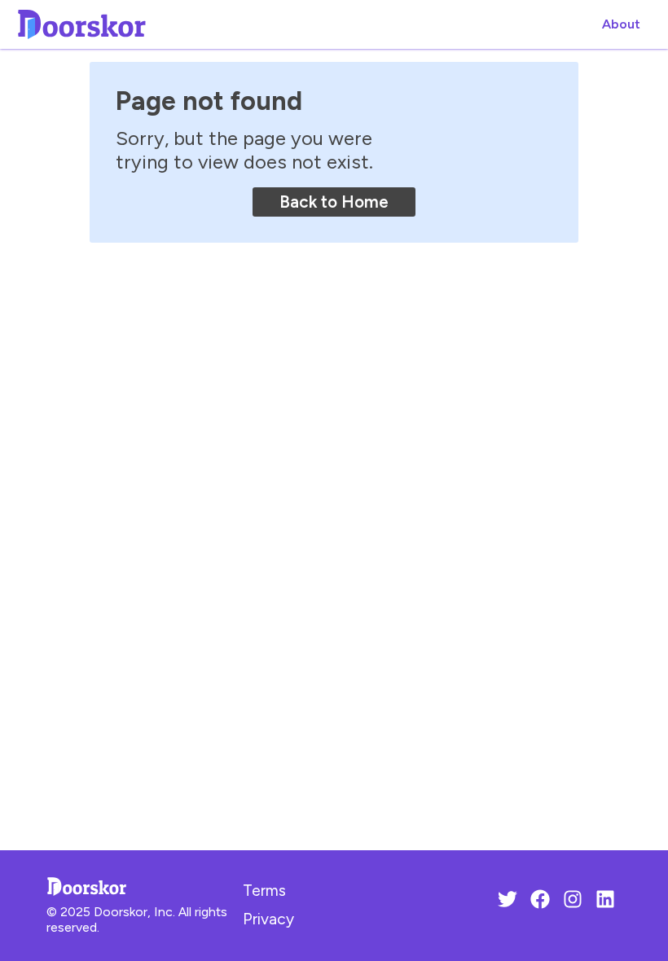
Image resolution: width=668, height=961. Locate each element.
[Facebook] (540, 902)
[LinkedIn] (605, 902)
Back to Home (334, 201)
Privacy (268, 919)
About (621, 24)
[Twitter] (507, 902)
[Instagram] (572, 902)
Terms (264, 890)
